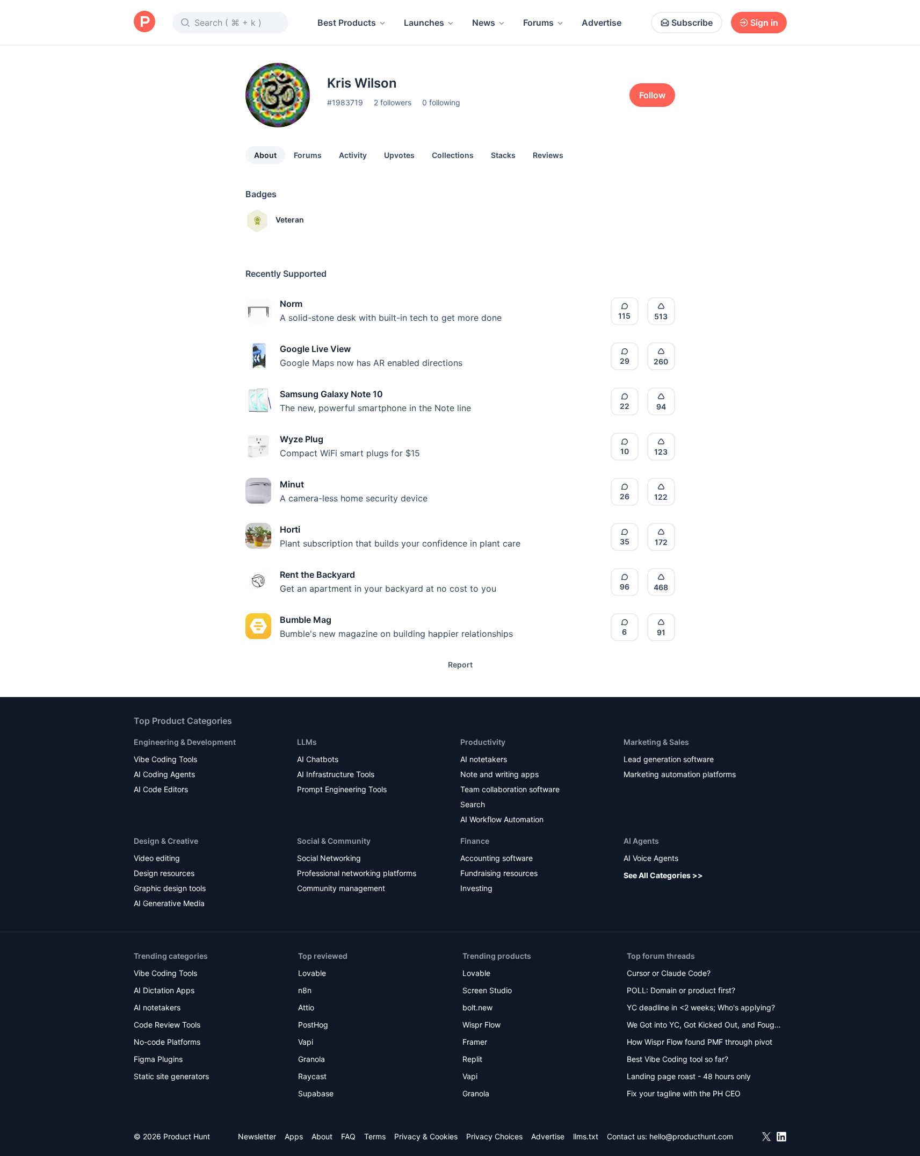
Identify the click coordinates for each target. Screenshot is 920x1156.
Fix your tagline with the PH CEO (684, 1093)
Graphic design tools (170, 888)
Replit (472, 1059)
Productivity (482, 741)
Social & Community (334, 840)
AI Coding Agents (164, 774)
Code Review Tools (167, 1024)
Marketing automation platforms (680, 774)
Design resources (164, 873)
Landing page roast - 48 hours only (689, 1076)
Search (472, 804)
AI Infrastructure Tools (335, 774)
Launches (424, 22)
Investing (476, 888)
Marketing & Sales (656, 741)
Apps (294, 1136)
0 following (441, 102)
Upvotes (399, 155)
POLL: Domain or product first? (681, 990)
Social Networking (329, 858)
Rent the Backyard (317, 574)
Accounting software (496, 858)
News (483, 22)
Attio (306, 1007)
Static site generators (171, 1076)
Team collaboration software (510, 789)
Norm (291, 303)
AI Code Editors (161, 789)
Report (460, 664)
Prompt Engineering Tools (342, 789)
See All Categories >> (663, 875)
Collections (453, 155)
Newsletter (257, 1136)
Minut (292, 484)
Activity (353, 155)
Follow (652, 95)
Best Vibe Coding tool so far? (677, 1059)
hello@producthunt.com (691, 1136)
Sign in (764, 22)
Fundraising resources (499, 873)
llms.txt (585, 1136)
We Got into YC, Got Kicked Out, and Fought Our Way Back (704, 1025)
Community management (341, 888)
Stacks (503, 155)
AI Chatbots (317, 759)
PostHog (313, 1024)
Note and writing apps (499, 774)
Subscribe (692, 22)
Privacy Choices (494, 1136)
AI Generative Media (169, 903)
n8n (305, 990)
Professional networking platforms (356, 873)
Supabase (316, 1093)
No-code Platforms (167, 1041)
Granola (311, 1059)
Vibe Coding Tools (165, 759)
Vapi (305, 1041)
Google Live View (315, 348)
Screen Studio (487, 990)
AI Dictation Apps (164, 990)
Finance (474, 840)
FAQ (348, 1136)
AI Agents (641, 840)
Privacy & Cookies (426, 1136)
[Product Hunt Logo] (144, 22)
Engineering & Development (185, 741)
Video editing (157, 858)
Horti (290, 529)
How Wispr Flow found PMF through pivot (699, 1041)
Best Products (346, 22)
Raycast (312, 1076)
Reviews (548, 155)
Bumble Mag (305, 619)
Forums (538, 22)
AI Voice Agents (651, 858)
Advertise (601, 22)
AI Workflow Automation (502, 819)
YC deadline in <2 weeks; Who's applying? (701, 1007)
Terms (375, 1136)
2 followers (392, 102)
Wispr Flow (481, 1024)
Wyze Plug (301, 439)
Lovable (312, 973)
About (265, 155)
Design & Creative (166, 840)
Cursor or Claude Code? (669, 973)
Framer (474, 1041)
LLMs (307, 741)
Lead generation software (669, 759)
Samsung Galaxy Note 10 (331, 394)
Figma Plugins (158, 1059)
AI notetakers (483, 759)
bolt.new (477, 1007)
